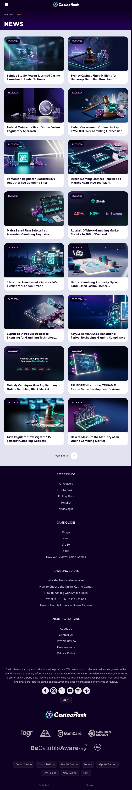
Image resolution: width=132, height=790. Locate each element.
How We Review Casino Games (66, 557)
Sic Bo (66, 544)
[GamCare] (69, 733)
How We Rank (66, 647)
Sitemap (90, 785)
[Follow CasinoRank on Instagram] (53, 690)
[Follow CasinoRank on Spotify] (78, 690)
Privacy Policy (66, 653)
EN (64, 699)
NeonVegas (66, 509)
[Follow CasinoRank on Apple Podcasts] (86, 690)
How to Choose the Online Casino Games (66, 586)
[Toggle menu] (6, 4)
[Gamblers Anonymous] (45, 733)
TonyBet (66, 502)
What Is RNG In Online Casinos (66, 599)
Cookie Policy (44, 785)
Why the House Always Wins (66, 580)
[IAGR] (27, 733)
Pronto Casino (66, 490)
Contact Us (66, 635)
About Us (66, 628)
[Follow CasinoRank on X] (61, 690)
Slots (66, 551)
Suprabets (66, 484)
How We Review (66, 641)
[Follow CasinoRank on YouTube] (70, 690)
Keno (66, 538)
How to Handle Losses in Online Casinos (66, 605)
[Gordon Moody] (99, 733)
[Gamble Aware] (59, 747)
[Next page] (74, 455)
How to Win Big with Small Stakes (66, 593)
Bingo (66, 532)
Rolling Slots (66, 496)
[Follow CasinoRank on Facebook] (45, 690)
